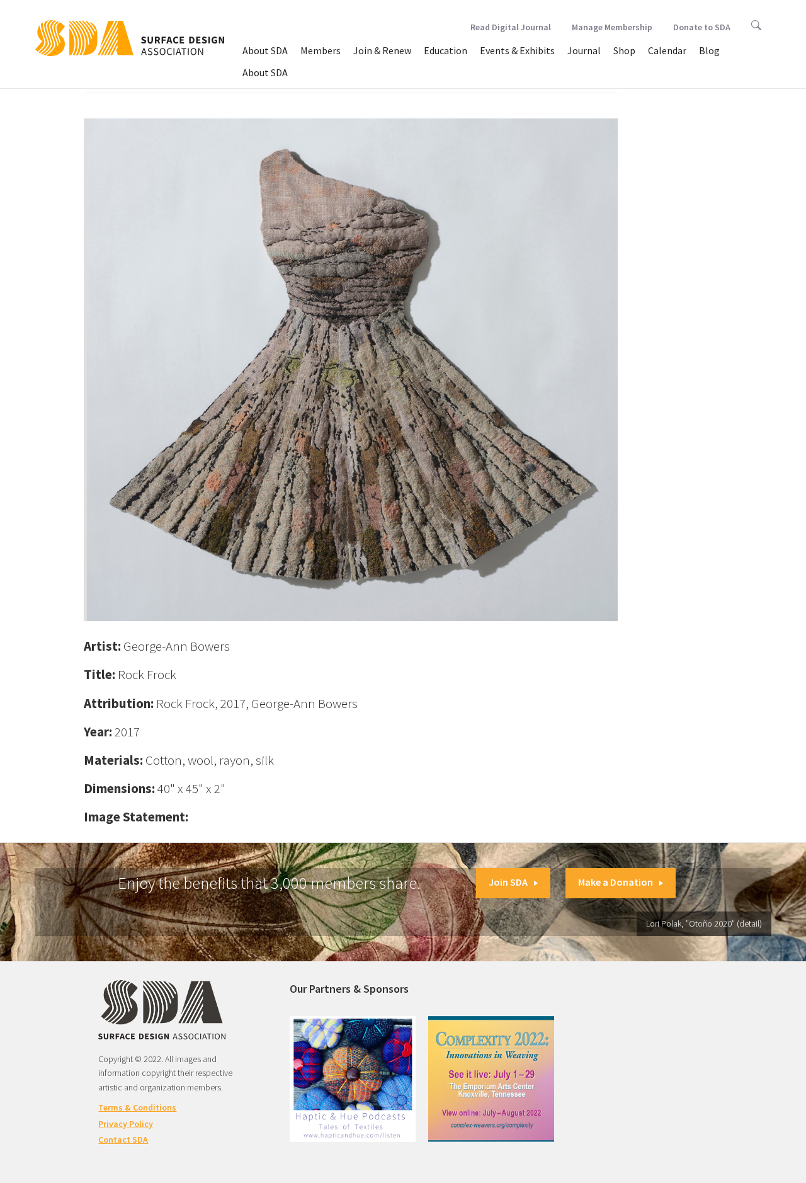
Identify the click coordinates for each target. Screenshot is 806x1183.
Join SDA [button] (508, 882)
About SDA (265, 50)
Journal (584, 50)
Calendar (667, 50)
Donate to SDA (701, 27)
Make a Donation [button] (615, 882)
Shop (624, 50)
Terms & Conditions (137, 1107)
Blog (709, 50)
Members (320, 50)
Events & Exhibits (517, 50)
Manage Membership (612, 27)
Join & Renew (382, 50)
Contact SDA (123, 1139)
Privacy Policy (125, 1123)
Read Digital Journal (510, 27)
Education (445, 50)
